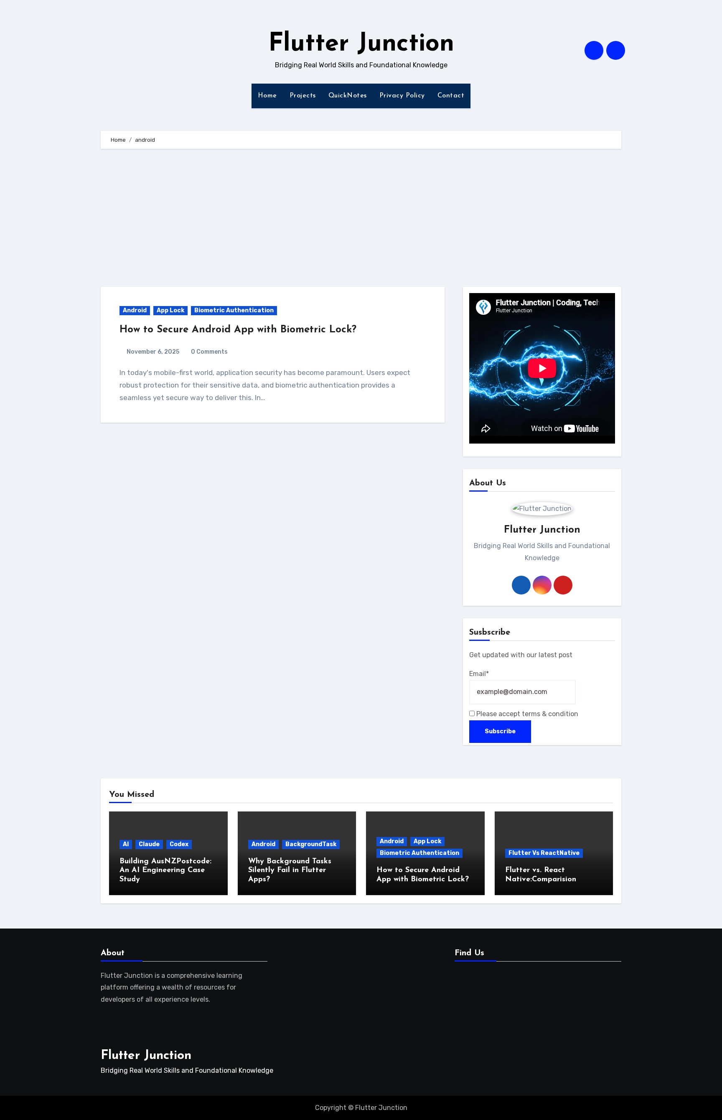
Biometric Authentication (234, 310)
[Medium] (490, 990)
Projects (303, 95)
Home (267, 95)
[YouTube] (470, 990)
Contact (451, 95)
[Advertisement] (361, 219)
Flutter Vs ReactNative (544, 853)
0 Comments (209, 351)
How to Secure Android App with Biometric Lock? (237, 330)
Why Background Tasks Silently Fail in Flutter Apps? (289, 870)
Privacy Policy (402, 95)
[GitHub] (528, 990)
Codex (179, 844)
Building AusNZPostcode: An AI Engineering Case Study (165, 870)
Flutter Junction (361, 44)
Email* (479, 674)
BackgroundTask (310, 844)
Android (135, 310)
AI (126, 844)
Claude (149, 844)
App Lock (170, 310)
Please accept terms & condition (526, 714)
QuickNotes (347, 95)
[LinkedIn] (510, 990)
